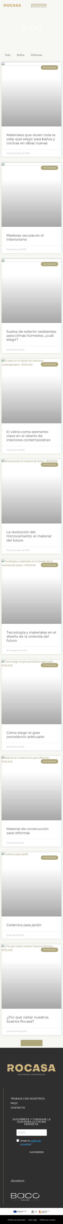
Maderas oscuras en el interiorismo (25, 237)
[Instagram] (17, 1186)
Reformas (36, 55)
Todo (7, 55)
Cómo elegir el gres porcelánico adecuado (25, 735)
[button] (51, 6)
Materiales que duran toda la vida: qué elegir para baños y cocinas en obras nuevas (30, 139)
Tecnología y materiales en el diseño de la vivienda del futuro (31, 636)
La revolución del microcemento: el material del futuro (28, 536)
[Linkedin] (13, 1186)
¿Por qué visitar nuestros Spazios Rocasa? (27, 1019)
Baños (20, 55)
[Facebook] (22, 1186)
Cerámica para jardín (24, 925)
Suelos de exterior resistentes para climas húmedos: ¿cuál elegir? (31, 335)
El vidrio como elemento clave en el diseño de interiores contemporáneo (28, 436)
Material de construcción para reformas (27, 831)
